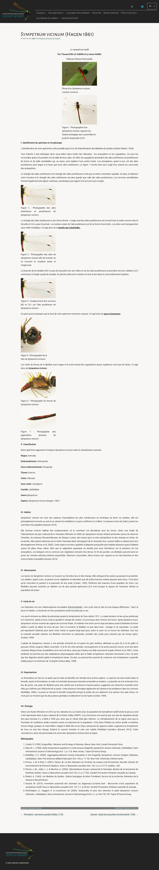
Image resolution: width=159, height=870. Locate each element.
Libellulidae (119, 808)
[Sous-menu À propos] (45, 13)
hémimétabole (75, 607)
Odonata (126, 808)
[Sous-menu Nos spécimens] (63, 13)
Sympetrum (134, 808)
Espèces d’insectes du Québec (49, 38)
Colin (33, 38)
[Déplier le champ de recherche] (131, 6)
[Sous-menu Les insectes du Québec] (58, 18)
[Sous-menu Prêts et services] (136, 13)
